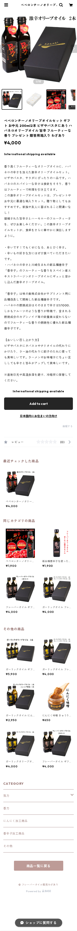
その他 (7, 846)
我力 (6, 796)
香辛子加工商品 (14, 833)
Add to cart (38, 404)
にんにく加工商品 (15, 821)
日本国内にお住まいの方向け (38, 416)
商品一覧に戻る (38, 866)
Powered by (34, 891)
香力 (6, 808)
